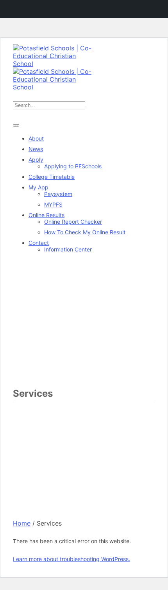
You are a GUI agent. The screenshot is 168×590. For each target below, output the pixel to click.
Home (21, 523)
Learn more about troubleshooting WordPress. (71, 559)
